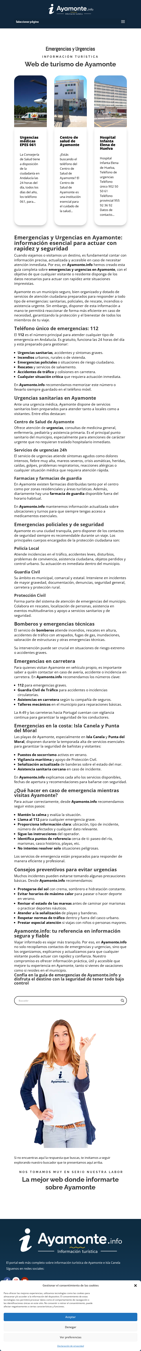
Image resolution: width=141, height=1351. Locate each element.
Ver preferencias (70, 1337)
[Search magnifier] (122, 1000)
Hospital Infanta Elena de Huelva (107, 143)
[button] (135, 1285)
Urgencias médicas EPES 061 (29, 141)
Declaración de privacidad (70, 1345)
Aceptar (70, 1317)
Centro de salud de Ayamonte (69, 141)
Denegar (70, 1327)
